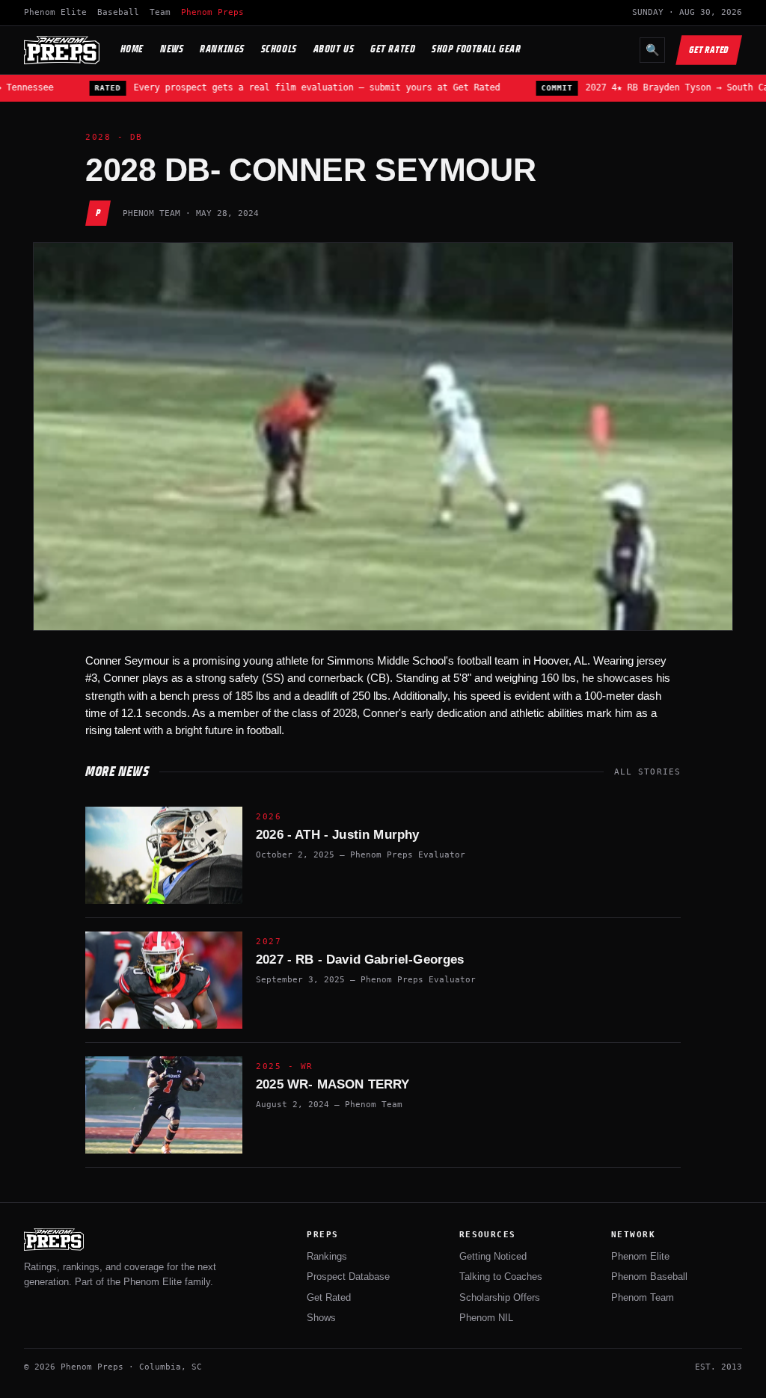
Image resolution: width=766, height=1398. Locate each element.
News (171, 48)
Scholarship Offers (499, 1297)
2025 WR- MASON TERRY (332, 1084)
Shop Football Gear (476, 48)
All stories (647, 772)
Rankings (222, 48)
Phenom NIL (486, 1317)
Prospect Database (348, 1276)
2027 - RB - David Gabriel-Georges (360, 959)
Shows (321, 1317)
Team (160, 12)
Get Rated (392, 48)
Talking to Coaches (500, 1276)
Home (132, 48)
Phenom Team (642, 1297)
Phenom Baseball (649, 1276)
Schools (279, 48)
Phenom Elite (55, 12)
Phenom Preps (212, 12)
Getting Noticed (493, 1256)
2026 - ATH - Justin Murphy (337, 835)
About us (333, 48)
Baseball (118, 12)
